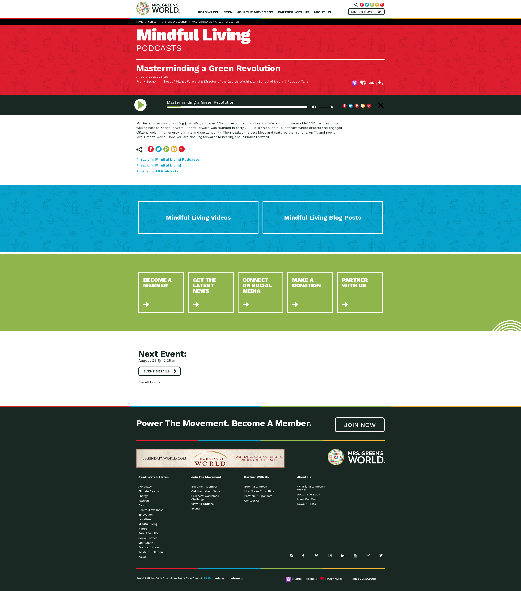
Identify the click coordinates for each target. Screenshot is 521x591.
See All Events (149, 382)
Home (139, 21)
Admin (219, 578)
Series (152, 21)
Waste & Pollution (150, 552)
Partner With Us (293, 12)
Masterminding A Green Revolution (215, 21)
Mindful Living (147, 524)
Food (142, 505)
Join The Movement (255, 12)
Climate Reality (148, 491)
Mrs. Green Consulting (259, 491)
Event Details (156, 371)
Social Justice (148, 538)
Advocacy (145, 486)
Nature (143, 528)
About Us (322, 12)
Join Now (360, 424)
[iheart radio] (363, 84)
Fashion (143, 500)
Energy (143, 495)
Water (142, 556)
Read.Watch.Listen (215, 12)
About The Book (308, 494)
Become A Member (204, 486)
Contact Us (251, 500)
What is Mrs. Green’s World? (311, 488)
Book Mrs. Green (255, 486)
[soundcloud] (371, 84)
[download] (380, 84)
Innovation (145, 514)
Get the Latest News (205, 491)
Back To (169, 159)
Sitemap (237, 578)
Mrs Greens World (166, 8)
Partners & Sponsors (258, 495)
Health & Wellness (150, 510)
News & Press (306, 503)
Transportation (148, 547)
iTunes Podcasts (304, 579)
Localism (144, 519)
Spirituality (145, 542)
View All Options (202, 503)
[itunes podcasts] (355, 84)
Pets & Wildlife (148, 533)
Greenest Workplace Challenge (205, 497)
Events (195, 508)
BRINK (207, 578)
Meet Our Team (307, 499)
